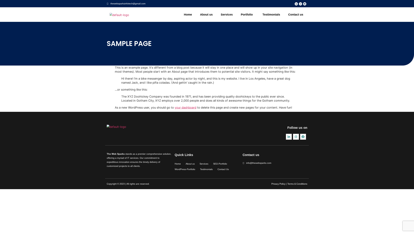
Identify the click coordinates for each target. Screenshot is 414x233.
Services (227, 14)
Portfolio (247, 14)
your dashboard (185, 107)
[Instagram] (300, 4)
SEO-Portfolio (220, 163)
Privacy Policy (278, 184)
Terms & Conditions (297, 184)
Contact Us (223, 169)
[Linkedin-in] (296, 4)
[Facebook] (304, 4)
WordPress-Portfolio (185, 169)
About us (206, 14)
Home (188, 14)
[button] (247, 15)
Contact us (295, 14)
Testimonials (271, 14)
